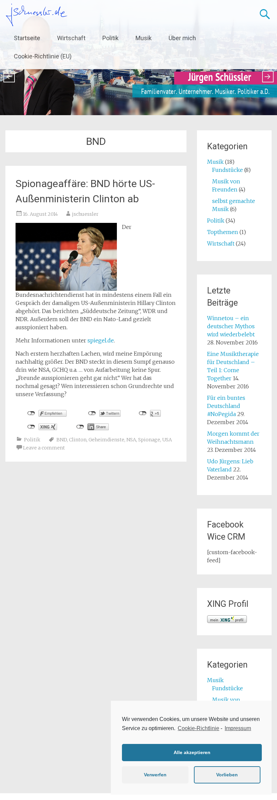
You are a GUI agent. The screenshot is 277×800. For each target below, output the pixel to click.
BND (61, 440)
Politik (110, 38)
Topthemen (222, 232)
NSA (131, 440)
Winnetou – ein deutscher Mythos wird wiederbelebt (231, 326)
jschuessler (85, 214)
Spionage (149, 440)
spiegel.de (100, 340)
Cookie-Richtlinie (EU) (43, 56)
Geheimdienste (106, 440)
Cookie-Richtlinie (198, 728)
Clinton (77, 440)
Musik (143, 38)
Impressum (238, 728)
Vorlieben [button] (227, 774)
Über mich (182, 38)
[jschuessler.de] (36, 14)
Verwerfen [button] (155, 774)
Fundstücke (227, 169)
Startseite (27, 38)
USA (167, 440)
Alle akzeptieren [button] (192, 752)
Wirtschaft (71, 38)
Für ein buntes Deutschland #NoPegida (226, 405)
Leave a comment (44, 448)
